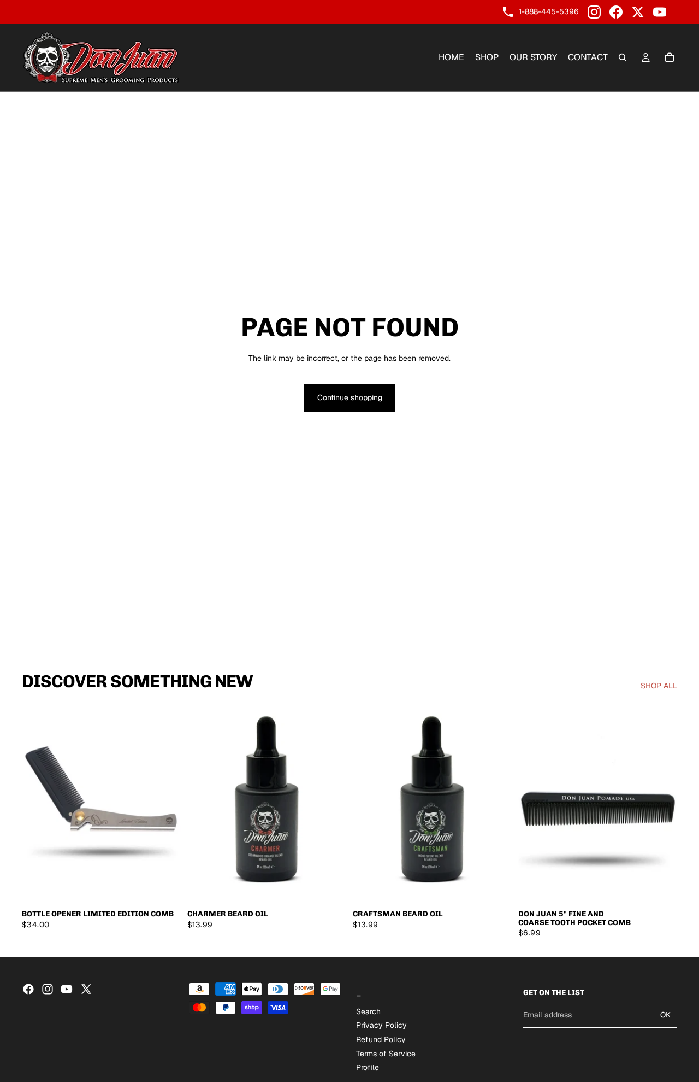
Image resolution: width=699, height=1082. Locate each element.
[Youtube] (66, 989)
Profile (367, 1067)
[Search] (623, 57)
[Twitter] (86, 989)
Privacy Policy (381, 1025)
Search (368, 1011)
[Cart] (669, 57)
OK (665, 1015)
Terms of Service (386, 1053)
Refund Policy (381, 1039)
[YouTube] (659, 12)
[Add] (164, 887)
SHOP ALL (659, 686)
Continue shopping (349, 397)
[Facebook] (616, 12)
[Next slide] (164, 804)
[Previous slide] (38, 804)
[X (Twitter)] (637, 12)
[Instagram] (594, 12)
